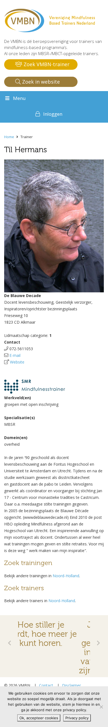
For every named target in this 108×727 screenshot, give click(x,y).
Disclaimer (71, 685)
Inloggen (52, 114)
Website (17, 362)
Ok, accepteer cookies (38, 718)
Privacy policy (77, 718)
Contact (46, 685)
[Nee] (101, 707)
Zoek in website (40, 81)
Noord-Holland (66, 575)
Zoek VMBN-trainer (46, 64)
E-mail (14, 355)
